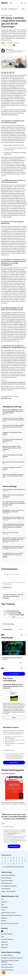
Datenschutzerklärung (13, 833)
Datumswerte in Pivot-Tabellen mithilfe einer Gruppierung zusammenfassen (13, 426)
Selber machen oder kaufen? (10, 532)
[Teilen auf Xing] (10, 73)
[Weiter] (25, 635)
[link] (4, 9)
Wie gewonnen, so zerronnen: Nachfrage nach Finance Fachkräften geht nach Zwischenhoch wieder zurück (14, 539)
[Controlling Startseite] (5, 3)
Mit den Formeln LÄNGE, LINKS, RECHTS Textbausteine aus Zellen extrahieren (12, 448)
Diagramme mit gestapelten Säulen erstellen (12, 433)
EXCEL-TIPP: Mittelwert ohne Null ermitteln (12, 468)
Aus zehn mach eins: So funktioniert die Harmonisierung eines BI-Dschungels (13, 547)
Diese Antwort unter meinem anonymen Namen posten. (14, 583)
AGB (23, 830)
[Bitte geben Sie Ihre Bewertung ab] (10, 45)
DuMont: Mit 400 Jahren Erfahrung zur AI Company (13, 495)
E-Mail (2, 823)
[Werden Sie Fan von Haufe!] (2, 931)
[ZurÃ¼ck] (21, 635)
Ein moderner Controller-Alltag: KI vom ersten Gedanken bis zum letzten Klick (13, 517)
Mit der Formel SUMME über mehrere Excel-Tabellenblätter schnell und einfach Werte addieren (13, 411)
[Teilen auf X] (5, 73)
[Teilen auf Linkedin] (13, 73)
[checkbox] (2, 583)
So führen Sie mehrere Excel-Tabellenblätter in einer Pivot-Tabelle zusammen (13, 419)
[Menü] (11, 2)
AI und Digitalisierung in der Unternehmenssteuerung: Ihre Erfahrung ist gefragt (13, 554)
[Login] (25, 2)
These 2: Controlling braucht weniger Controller (13, 455)
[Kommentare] (14, 45)
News (3, 43)
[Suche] (21, 2)
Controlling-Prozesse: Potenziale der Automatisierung (13, 440)
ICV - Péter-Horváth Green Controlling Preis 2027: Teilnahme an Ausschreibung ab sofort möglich (14, 503)
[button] (7, 587)
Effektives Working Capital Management (14, 489)
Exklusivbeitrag (7, 629)
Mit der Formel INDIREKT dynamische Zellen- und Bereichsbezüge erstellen (13, 475)
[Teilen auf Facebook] (7, 73)
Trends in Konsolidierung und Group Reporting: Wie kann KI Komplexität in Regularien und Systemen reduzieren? (14, 525)
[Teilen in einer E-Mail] (2, 73)
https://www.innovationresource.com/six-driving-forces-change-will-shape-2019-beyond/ (13, 383)
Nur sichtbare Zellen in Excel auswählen (14, 462)
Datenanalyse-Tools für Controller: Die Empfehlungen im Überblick (13, 510)
